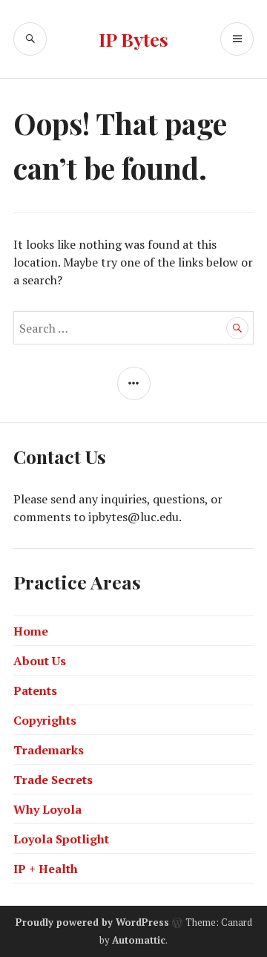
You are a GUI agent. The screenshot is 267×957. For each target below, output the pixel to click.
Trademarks (48, 750)
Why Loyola (47, 809)
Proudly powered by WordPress (92, 922)
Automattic (138, 940)
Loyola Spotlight (61, 839)
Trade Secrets (53, 779)
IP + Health (45, 868)
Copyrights (44, 720)
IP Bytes (133, 39)
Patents (35, 690)
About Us (39, 661)
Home (30, 631)
